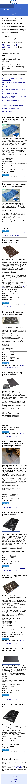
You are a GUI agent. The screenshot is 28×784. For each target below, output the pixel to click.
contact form (19, 767)
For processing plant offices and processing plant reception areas (14, 97)
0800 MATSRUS (18, 766)
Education (15, 779)
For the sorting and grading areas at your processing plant (13, 79)
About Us (15, 776)
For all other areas (7, 111)
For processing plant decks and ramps (12, 103)
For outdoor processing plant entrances (13, 100)
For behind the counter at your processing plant (13, 90)
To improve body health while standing (12, 105)
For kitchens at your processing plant (12, 86)
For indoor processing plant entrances (12, 93)
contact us (22, 176)
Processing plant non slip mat (10, 108)
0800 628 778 (8, 45)
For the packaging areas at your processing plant (14, 83)
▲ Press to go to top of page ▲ (10, 179)
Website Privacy (15, 781)
